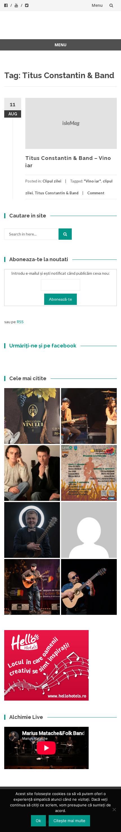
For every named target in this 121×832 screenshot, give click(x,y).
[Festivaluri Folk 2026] (89, 416)
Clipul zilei (51, 181)
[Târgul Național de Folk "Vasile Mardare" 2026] (89, 473)
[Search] (65, 234)
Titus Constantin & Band (57, 193)
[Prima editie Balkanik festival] (89, 530)
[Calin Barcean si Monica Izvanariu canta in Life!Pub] (32, 530)
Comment (95, 193)
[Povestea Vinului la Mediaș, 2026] (32, 416)
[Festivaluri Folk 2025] (32, 587)
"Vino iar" (92, 181)
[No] (114, 809)
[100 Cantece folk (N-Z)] (32, 473)
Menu (97, 5)
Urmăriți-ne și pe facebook (42, 346)
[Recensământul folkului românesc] (89, 587)
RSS (20, 321)
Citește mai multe (69, 820)
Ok (38, 820)
